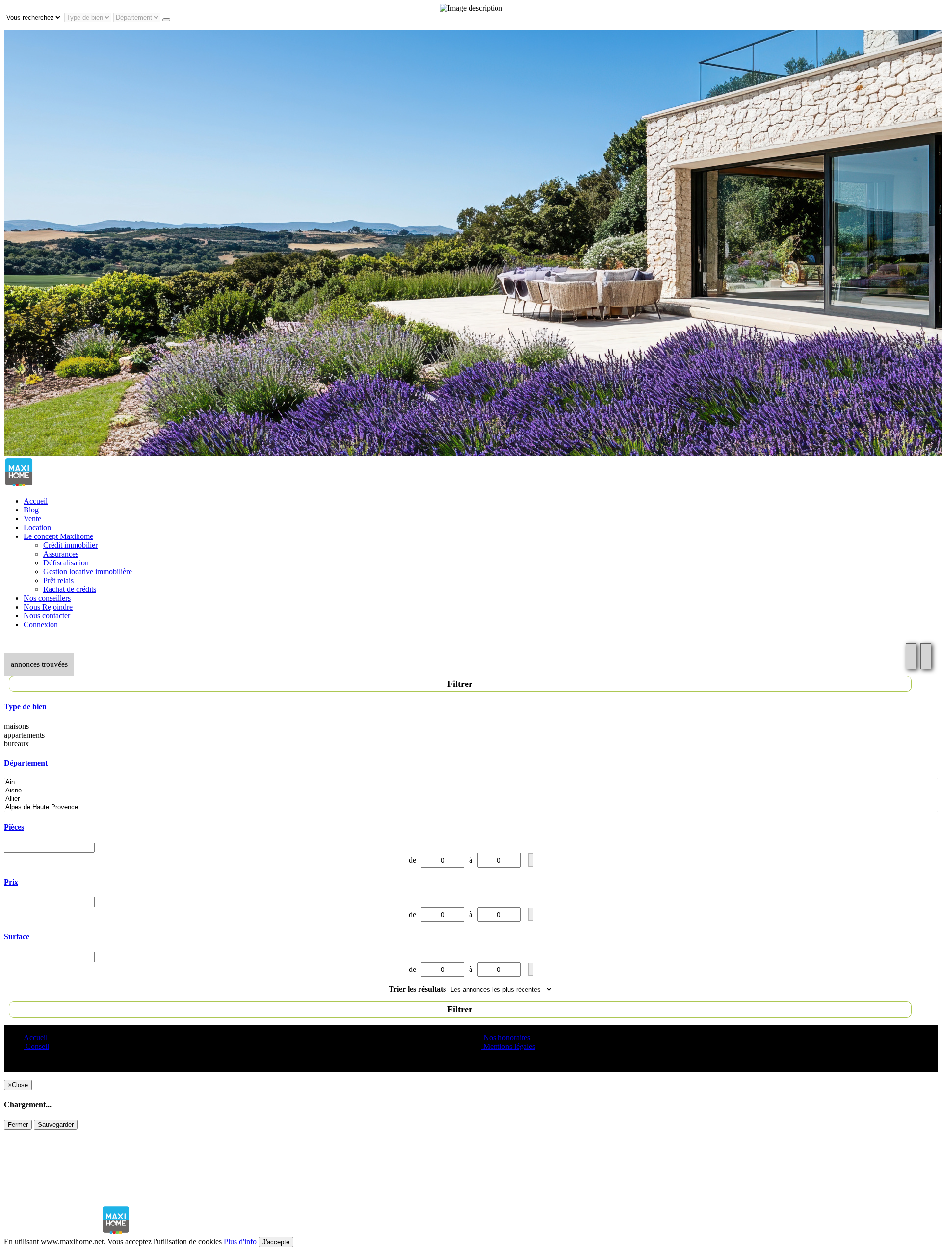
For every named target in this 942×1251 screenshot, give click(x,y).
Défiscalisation (66, 563)
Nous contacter (47, 616)
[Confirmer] (530, 860)
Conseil (36, 1046)
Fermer (18, 1124)
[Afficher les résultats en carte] (925, 656)
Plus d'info (240, 1241)
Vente (32, 518)
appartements (24, 735)
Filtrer (459, 684)
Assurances (60, 554)
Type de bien (25, 706)
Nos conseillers (47, 598)
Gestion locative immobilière (87, 571)
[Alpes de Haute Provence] (471, 807)
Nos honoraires (505, 1037)
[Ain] (471, 782)
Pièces (14, 827)
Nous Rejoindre (48, 607)
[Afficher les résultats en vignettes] (911, 656)
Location (37, 527)
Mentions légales (508, 1046)
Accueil (36, 501)
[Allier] (471, 799)
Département (26, 763)
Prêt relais (58, 580)
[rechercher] (166, 19)
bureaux (16, 744)
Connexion (41, 624)
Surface (16, 936)
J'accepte (275, 1242)
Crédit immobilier (70, 545)
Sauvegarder (56, 1124)
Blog (31, 510)
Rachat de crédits (69, 589)
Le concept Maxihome (58, 536)
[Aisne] (471, 791)
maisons (16, 726)
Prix (11, 882)
